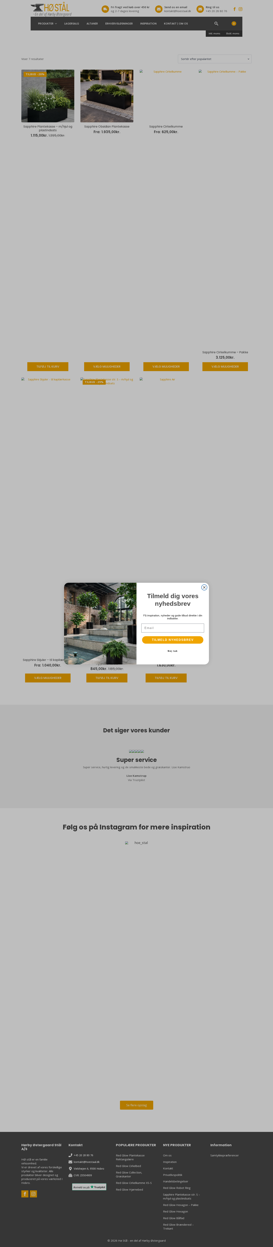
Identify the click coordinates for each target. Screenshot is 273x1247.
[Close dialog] (204, 587)
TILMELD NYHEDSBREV (173, 639)
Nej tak (173, 651)
